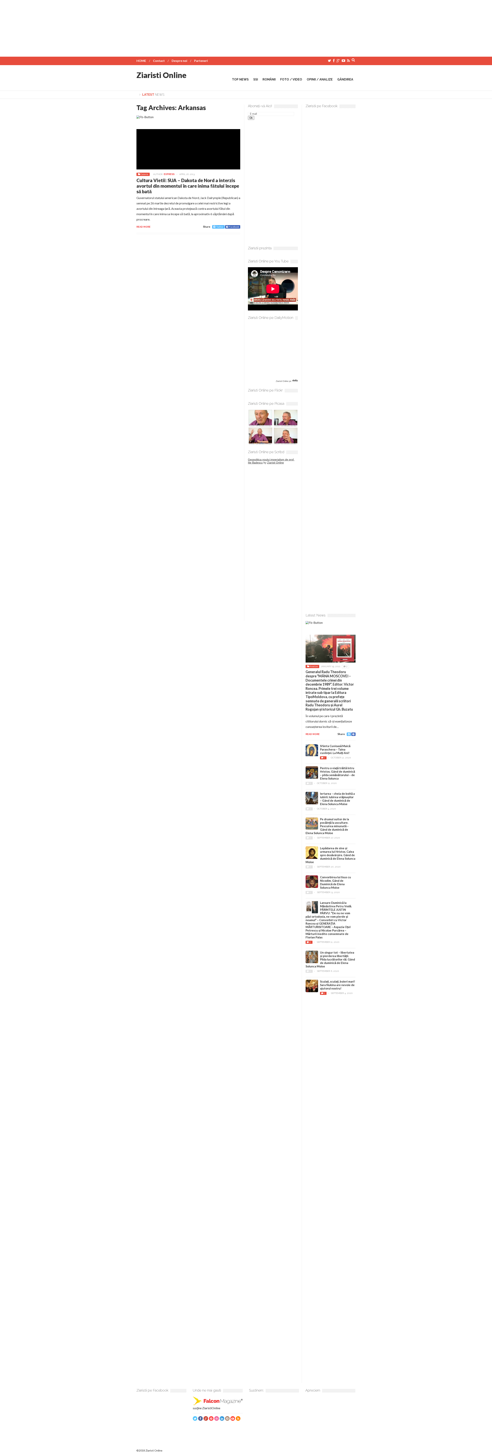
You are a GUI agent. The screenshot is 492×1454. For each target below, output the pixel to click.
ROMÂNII (269, 79)
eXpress (169, 174)
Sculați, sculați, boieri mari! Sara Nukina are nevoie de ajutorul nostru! (337, 985)
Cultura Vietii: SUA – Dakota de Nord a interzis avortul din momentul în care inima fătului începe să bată (187, 185)
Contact (159, 60)
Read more (143, 227)
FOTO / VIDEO (291, 79)
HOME (141, 60)
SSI (255, 79)
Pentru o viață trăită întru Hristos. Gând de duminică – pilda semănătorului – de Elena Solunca (337, 773)
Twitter (220, 226)
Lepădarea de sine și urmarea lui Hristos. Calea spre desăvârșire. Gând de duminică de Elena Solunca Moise (330, 855)
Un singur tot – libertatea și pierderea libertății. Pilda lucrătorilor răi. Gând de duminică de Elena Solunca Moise (330, 959)
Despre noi (179, 60)
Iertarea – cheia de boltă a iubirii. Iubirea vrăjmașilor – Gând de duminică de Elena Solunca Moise (337, 799)
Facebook (234, 226)
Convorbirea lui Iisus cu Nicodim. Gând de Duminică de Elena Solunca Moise (335, 882)
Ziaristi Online (161, 75)
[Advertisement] (246, 27)
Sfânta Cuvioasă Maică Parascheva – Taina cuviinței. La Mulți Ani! (335, 749)
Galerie (144, 174)
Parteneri (201, 60)
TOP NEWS (240, 79)
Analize (314, 666)
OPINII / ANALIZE (320, 79)
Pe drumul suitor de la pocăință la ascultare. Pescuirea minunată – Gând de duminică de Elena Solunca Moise (327, 826)
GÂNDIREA (345, 79)
